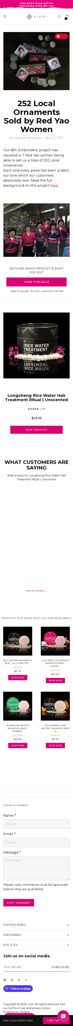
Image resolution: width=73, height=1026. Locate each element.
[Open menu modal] (5, 17)
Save (63, 36)
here (54, 185)
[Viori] (37, 16)
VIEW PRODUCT (36, 429)
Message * (12, 852)
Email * (9, 834)
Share (13, 761)
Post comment (19, 902)
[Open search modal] (59, 17)
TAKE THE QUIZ (36, 282)
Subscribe (61, 967)
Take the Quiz (56, 1020)
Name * (9, 815)
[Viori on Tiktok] (20, 981)
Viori (31, 1004)
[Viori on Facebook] (5, 981)
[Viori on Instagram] (12, 981)
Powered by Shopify (16, 1012)
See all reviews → (36, 590)
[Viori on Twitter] (27, 981)
